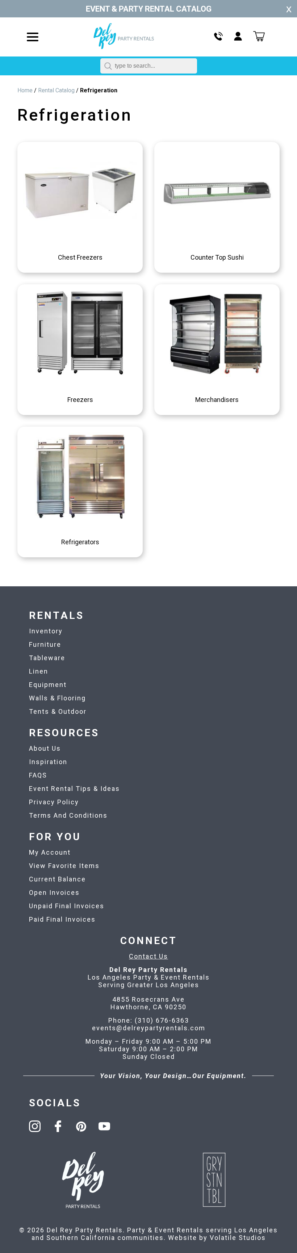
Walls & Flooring (57, 698)
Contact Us (148, 956)
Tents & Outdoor (58, 711)
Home (25, 90)
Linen (38, 671)
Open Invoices (54, 892)
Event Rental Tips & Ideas (74, 788)
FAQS (38, 775)
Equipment (48, 684)
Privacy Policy (54, 802)
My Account (50, 852)
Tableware (47, 658)
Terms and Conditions (68, 815)
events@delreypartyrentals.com (148, 1028)
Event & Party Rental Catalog (149, 8)
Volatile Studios (238, 1237)
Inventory (46, 631)
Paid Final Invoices (62, 919)
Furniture (45, 644)
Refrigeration (98, 90)
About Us (45, 748)
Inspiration (48, 762)
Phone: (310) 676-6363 (148, 1020)
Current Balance (57, 879)
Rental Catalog (56, 90)
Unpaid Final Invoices (66, 906)
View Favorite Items (64, 865)
